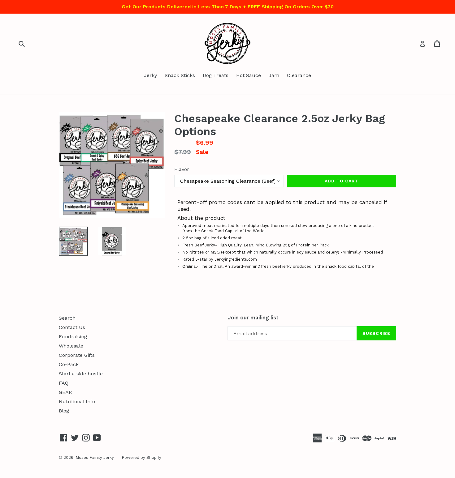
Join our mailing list (253, 317)
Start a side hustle (81, 374)
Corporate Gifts (77, 355)
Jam (274, 75)
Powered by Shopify (141, 457)
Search (67, 318)
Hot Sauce (248, 75)
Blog (64, 411)
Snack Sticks (180, 75)
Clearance (299, 75)
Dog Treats (215, 75)
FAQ (63, 383)
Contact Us (72, 327)
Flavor (181, 169)
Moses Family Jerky (95, 457)
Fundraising (73, 336)
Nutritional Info (77, 401)
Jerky (150, 75)
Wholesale (71, 346)
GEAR (65, 392)
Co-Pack (69, 364)
